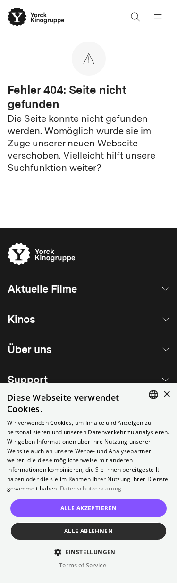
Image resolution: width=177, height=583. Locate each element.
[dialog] (88, 483)
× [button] (166, 394)
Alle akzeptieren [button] (88, 508)
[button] (88, 551)
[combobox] (153, 394)
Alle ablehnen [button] (88, 531)
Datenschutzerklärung (90, 488)
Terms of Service (82, 565)
